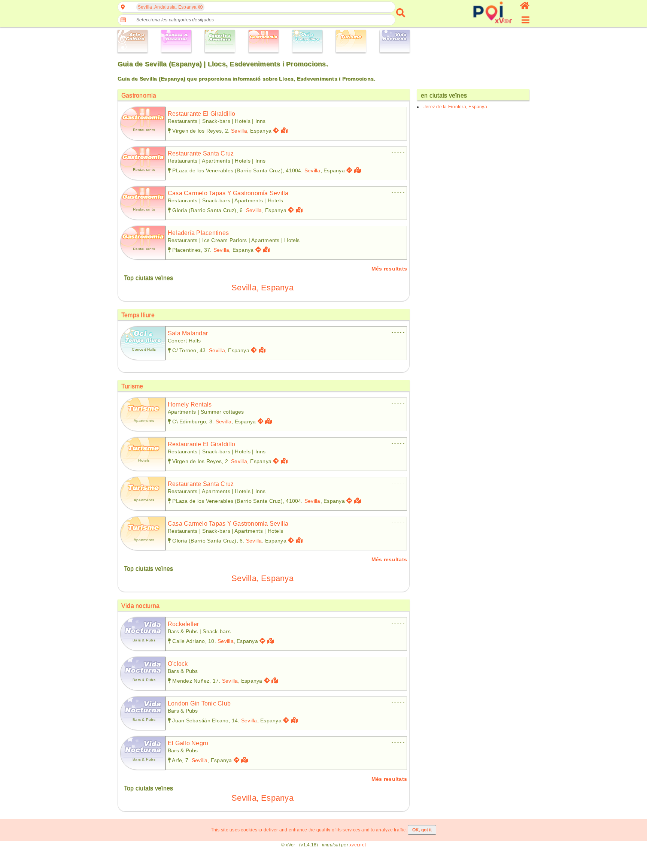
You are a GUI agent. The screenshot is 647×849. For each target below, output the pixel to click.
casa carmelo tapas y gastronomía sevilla (228, 193)
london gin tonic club (199, 703)
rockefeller (183, 624)
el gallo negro (188, 743)
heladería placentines (198, 233)
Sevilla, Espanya (262, 287)
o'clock (178, 664)
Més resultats (389, 269)
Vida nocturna (140, 605)
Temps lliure (138, 315)
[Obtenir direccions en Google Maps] (276, 130)
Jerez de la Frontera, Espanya (455, 106)
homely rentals (190, 404)
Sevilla (239, 131)
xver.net (357, 845)
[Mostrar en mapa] (285, 130)
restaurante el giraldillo (201, 114)
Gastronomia (139, 95)
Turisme (132, 386)
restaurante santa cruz (201, 153)
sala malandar (188, 333)
